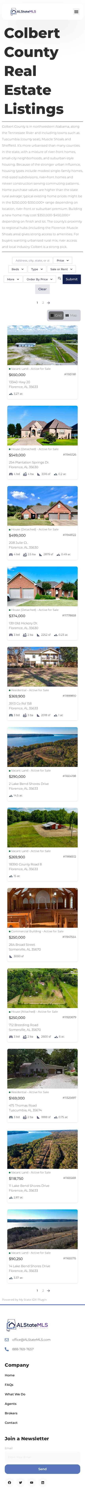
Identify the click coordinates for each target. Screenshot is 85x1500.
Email (9, 1448)
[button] (76, 11)
